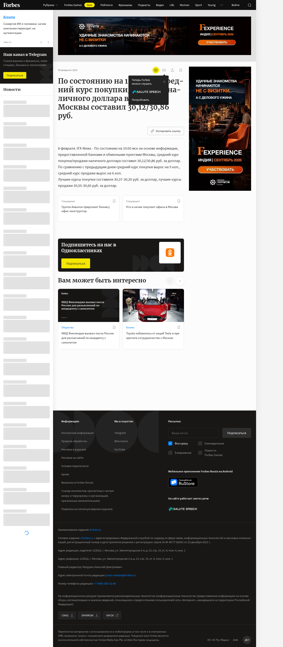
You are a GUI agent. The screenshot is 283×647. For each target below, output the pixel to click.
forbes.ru (95, 530)
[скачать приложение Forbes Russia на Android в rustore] (183, 482)
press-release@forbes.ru (121, 575)
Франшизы (125, 5)
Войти (235, 5)
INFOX (110, 615)
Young (211, 5)
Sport (198, 5)
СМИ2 (65, 615)
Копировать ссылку (168, 131)
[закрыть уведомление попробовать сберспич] (164, 81)
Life (172, 5)
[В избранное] (114, 201)
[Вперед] (190, 208)
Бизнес (130, 327)
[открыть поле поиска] (249, 5)
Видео (160, 5)
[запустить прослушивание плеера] (164, 70)
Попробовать (140, 100)
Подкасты (144, 5)
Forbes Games (78, 5)
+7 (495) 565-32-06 (105, 583)
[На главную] (11, 5)
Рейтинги (106, 5)
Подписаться (75, 263)
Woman (184, 5)
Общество (68, 327)
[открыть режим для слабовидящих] (155, 70)
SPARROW (87, 615)
